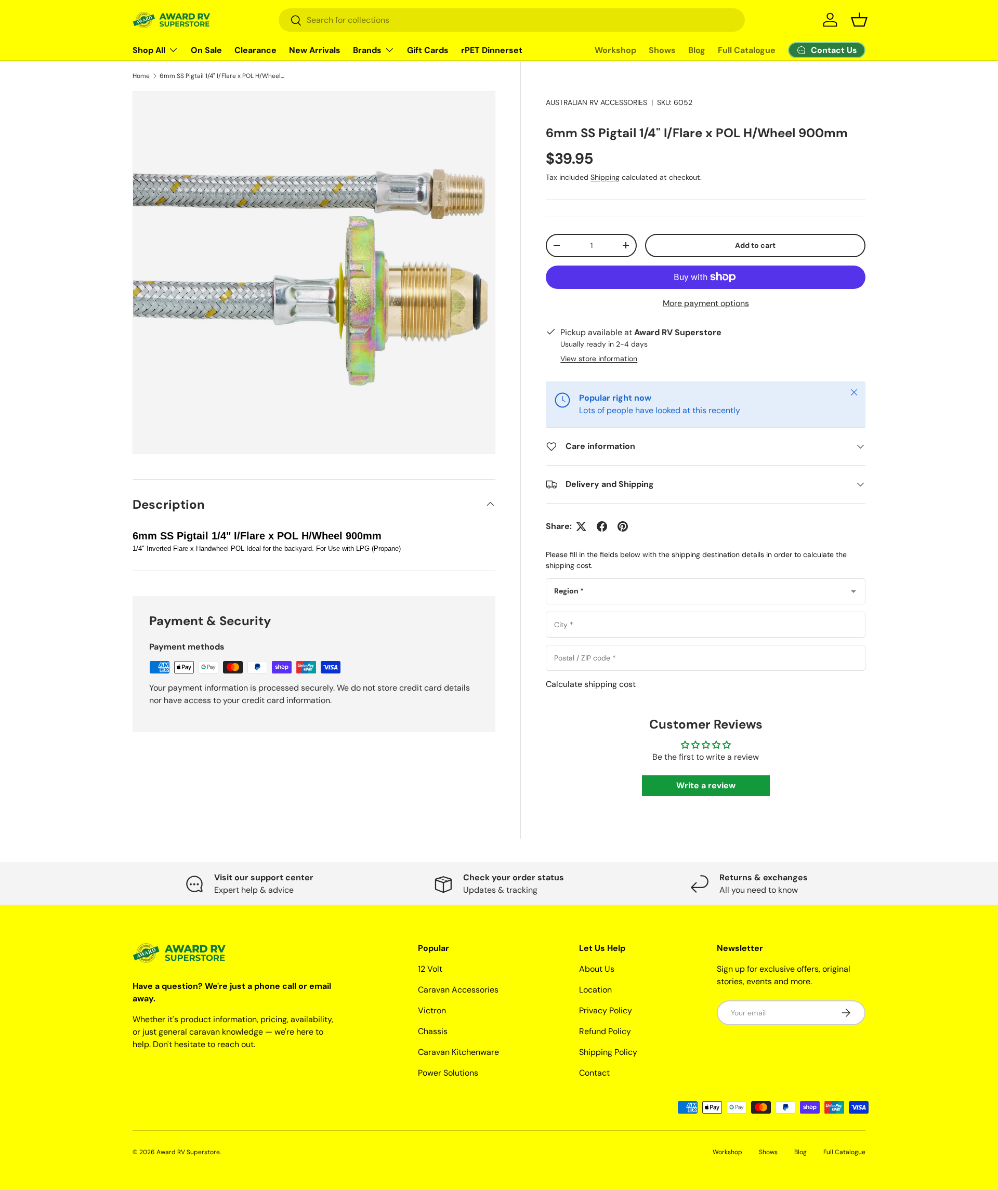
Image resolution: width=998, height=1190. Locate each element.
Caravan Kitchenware (458, 1052)
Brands (367, 50)
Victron (432, 1010)
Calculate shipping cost (591, 684)
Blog (696, 50)
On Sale (206, 50)
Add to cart (755, 245)
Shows (662, 50)
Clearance (255, 50)
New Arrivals (314, 50)
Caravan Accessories (458, 989)
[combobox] (512, 20)
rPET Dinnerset (491, 50)
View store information (598, 358)
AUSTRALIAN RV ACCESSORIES (596, 102)
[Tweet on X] (581, 526)
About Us (596, 968)
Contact (594, 1072)
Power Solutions (448, 1072)
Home (141, 76)
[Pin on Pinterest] (622, 526)
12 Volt (430, 968)
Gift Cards (428, 50)
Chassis (433, 1031)
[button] (859, 19)
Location (595, 989)
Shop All (149, 50)
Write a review (706, 785)
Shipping (605, 177)
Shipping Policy (608, 1052)
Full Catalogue (747, 50)
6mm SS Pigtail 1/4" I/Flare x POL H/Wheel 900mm (222, 76)
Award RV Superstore (188, 1152)
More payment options (706, 303)
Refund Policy (605, 1031)
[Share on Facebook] (602, 526)
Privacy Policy (605, 1010)
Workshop (615, 50)
